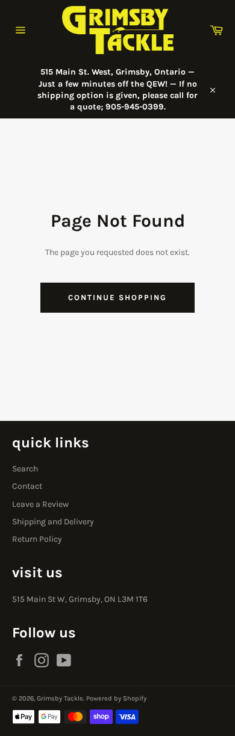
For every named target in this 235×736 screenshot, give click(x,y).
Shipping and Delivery (53, 522)
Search (25, 469)
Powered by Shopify (116, 698)
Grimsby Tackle (60, 698)
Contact (27, 486)
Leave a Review (40, 504)
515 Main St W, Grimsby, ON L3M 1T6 (80, 599)
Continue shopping (117, 297)
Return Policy (37, 539)
